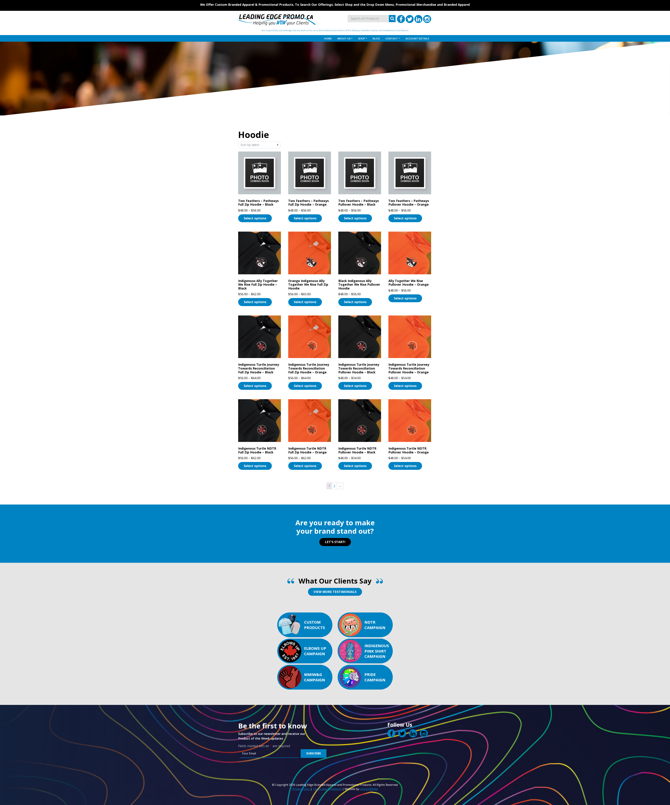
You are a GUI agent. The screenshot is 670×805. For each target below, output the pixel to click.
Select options (255, 218)
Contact (391, 38)
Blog (376, 38)
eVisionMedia (369, 789)
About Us (344, 38)
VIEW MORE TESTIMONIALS (335, 592)
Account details (417, 38)
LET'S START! (335, 542)
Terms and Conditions (327, 789)
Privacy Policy (301, 789)
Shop (361, 38)
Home (328, 38)
